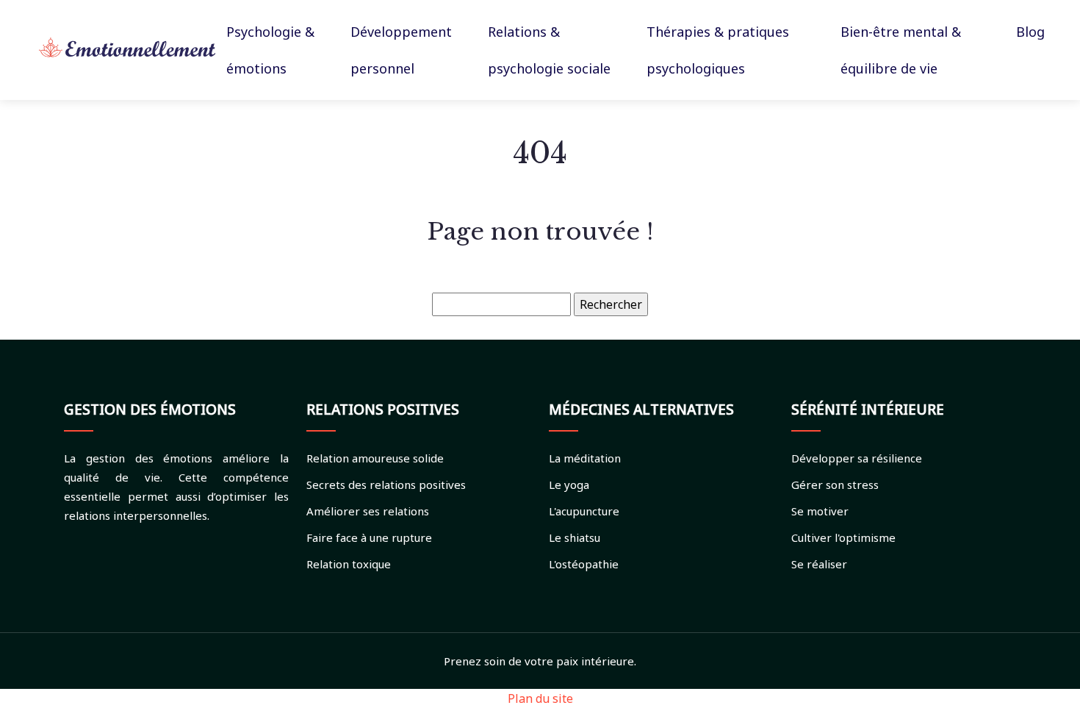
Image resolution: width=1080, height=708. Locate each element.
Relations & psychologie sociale (549, 50)
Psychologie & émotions (270, 50)
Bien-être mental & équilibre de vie (900, 50)
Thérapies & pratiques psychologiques (718, 50)
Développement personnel (401, 50)
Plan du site (540, 698)
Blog (1030, 31)
